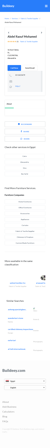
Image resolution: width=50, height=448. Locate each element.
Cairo (24, 156)
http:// (17, 86)
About (5, 401)
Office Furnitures (25, 208)
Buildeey (8, 6)
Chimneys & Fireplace (25, 237)
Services (15, 18)
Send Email (30, 68)
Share (26, 132)
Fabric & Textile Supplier (29, 18)
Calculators (8, 411)
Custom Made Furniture (25, 243)
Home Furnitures (25, 202)
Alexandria (24, 162)
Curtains (25, 225)
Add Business (9, 406)
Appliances (25, 219)
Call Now (14, 68)
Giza (24, 168)
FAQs (5, 421)
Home (7, 18)
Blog (4, 416)
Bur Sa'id (24, 174)
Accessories (25, 213)
